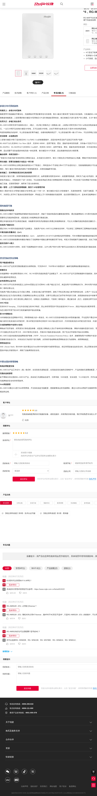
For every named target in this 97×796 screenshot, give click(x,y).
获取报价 (93, 785)
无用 (25, 593)
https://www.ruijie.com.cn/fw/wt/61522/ (49, 589)
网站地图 (53, 786)
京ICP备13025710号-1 (56, 793)
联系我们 (43, 786)
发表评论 (7, 440)
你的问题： (7, 674)
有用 (27, 420)
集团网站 (72, 786)
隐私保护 (34, 786)
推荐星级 (7, 433)
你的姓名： (7, 667)
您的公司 (67, 471)
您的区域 (6, 471)
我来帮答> (13, 585)
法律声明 (24, 786)
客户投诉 (62, 786)
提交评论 (23, 479)
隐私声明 (92, 479)
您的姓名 (7, 463)
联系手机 (68, 463)
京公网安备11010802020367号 (75, 793)
